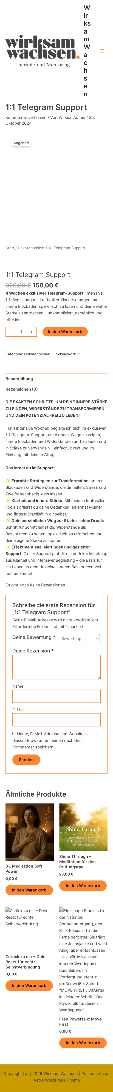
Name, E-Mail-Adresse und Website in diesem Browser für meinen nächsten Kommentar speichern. (50, 740)
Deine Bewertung (33, 637)
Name (17, 686)
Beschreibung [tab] (19, 378)
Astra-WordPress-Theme (56, 1080)
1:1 (79, 354)
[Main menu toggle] (102, 50)
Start (9, 248)
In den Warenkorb (65, 331)
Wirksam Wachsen (87, 51)
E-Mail (18, 709)
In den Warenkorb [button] (29, 890)
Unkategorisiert (31, 248)
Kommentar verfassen (26, 117)
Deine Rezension (33, 651)
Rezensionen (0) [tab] (21, 389)
